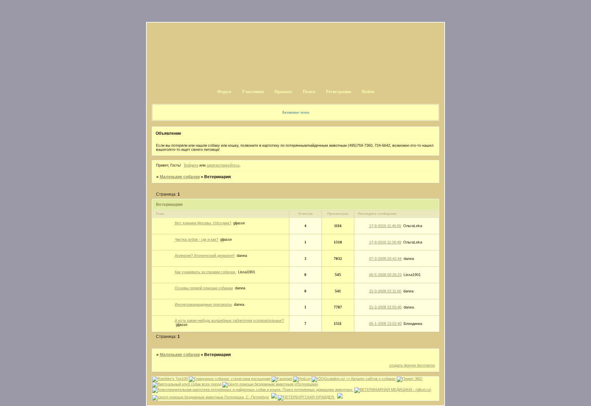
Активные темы (296, 112)
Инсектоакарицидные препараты (203, 304)
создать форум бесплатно (412, 365)
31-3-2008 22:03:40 (385, 307)
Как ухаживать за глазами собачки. (205, 272)
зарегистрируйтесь (223, 165)
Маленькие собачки (180, 176)
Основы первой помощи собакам (204, 288)
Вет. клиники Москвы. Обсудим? (203, 223)
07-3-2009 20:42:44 (385, 259)
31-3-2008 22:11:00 (385, 291)
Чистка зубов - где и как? (196, 239)
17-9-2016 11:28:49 (385, 242)
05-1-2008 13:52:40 (385, 324)
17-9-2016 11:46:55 (385, 226)
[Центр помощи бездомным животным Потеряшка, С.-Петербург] (210, 397)
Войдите (191, 165)
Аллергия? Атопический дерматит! (205, 255)
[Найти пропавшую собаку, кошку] (270, 384)
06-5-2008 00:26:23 (385, 275)
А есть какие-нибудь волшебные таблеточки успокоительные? (229, 320)
